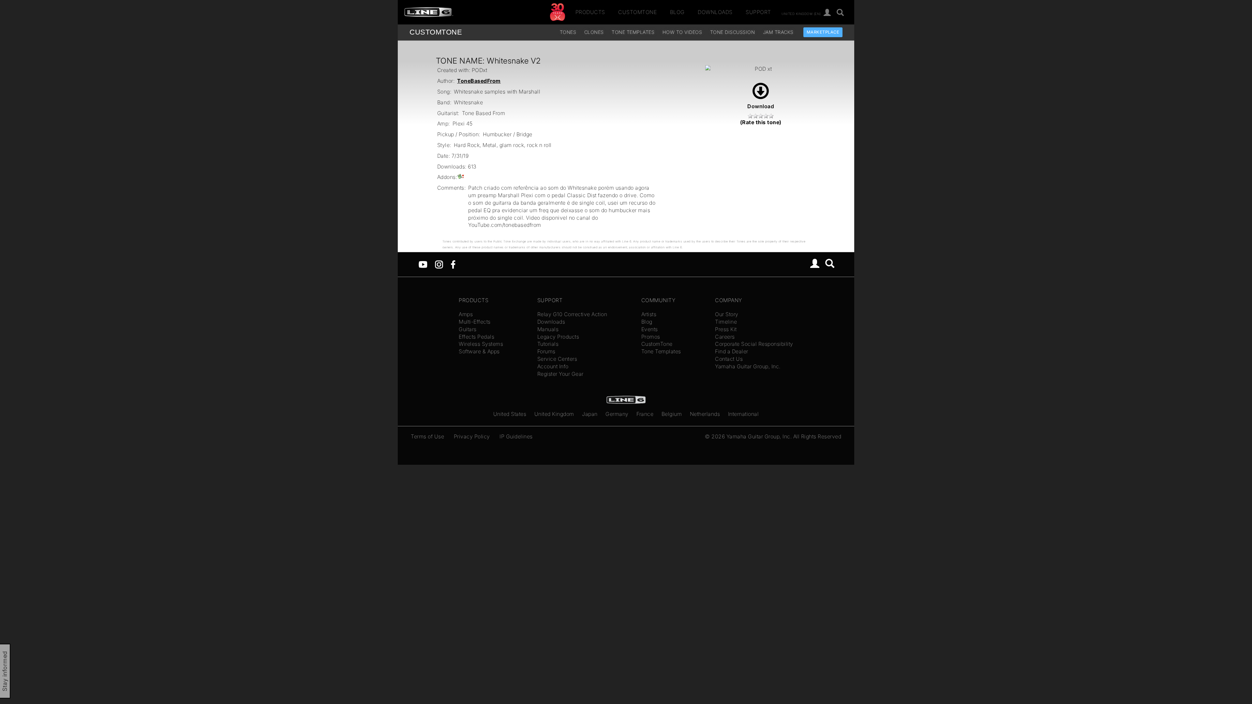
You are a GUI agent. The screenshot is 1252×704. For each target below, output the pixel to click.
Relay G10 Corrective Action (572, 314)
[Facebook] (453, 264)
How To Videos (682, 32)
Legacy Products (558, 336)
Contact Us (729, 359)
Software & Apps (479, 351)
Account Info (553, 366)
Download (760, 106)
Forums (546, 351)
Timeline (726, 321)
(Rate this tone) (761, 122)
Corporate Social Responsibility (754, 344)
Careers (725, 336)
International (743, 414)
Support (758, 12)
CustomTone (637, 12)
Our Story (726, 314)
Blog (677, 12)
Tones (568, 32)
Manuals (548, 329)
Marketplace (823, 32)
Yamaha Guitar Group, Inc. (748, 366)
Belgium (672, 414)
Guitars (468, 329)
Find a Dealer (731, 351)
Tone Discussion (732, 32)
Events (649, 329)
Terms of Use (427, 436)
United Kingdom (554, 414)
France (644, 414)
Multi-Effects (475, 321)
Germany (617, 414)
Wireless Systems (481, 344)
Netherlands (705, 414)
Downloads (715, 12)
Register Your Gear (560, 374)
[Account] (827, 12)
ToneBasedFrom (479, 81)
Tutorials (548, 344)
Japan (590, 414)
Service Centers (557, 359)
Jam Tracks (778, 32)
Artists (649, 314)
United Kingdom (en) (801, 13)
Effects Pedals (476, 336)
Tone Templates (633, 32)
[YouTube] (423, 264)
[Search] (840, 12)
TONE (436, 32)
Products (590, 12)
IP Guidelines (516, 436)
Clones (594, 32)
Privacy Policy (472, 436)
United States (510, 414)
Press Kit (726, 329)
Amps (466, 314)
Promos (650, 336)
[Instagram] (439, 264)
